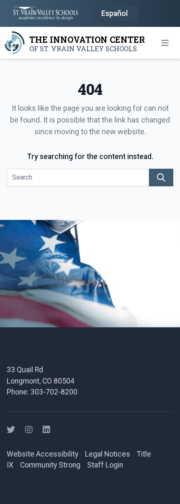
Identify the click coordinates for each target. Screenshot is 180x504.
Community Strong (50, 465)
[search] (161, 177)
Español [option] (114, 13)
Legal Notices (107, 454)
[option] (114, 14)
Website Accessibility (42, 454)
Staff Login (105, 465)
